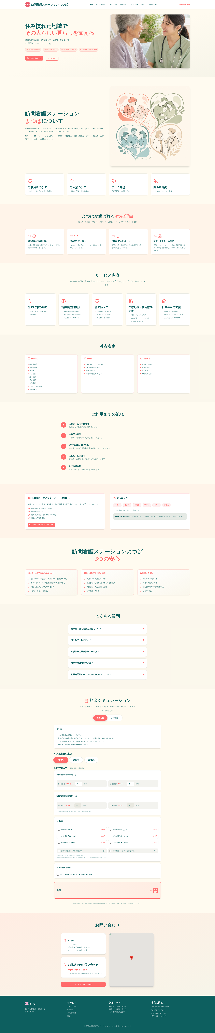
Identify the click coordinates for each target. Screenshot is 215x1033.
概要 (91, 4)
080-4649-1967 (184, 4)
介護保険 (114, 718)
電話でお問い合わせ (85, 984)
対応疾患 (123, 4)
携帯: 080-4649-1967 (158, 1016)
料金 (142, 4)
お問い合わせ (152, 4)
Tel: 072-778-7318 (157, 1010)
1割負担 (60, 760)
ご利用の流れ (134, 4)
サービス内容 (113, 4)
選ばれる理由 (100, 4)
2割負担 (76, 760)
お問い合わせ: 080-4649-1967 (43, 525)
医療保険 (100, 718)
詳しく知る (52, 58)
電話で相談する (35, 58)
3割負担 (91, 760)
